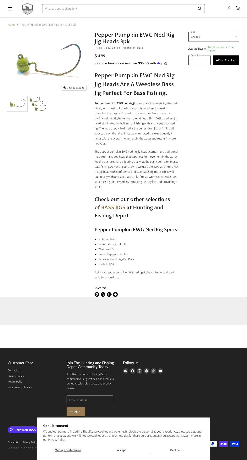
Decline (175, 450)
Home (11, 24)
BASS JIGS (113, 207)
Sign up (76, 412)
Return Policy (15, 382)
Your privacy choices (20, 387)
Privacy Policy (56, 440)
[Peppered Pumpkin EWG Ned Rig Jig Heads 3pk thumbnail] (39, 103)
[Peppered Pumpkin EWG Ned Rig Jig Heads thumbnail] (17, 103)
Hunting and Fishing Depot (121, 48)
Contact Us (14, 370)
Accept (121, 450)
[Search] (200, 8)
